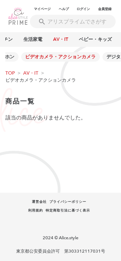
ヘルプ (64, 9)
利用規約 (35, 210)
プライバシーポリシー (67, 201)
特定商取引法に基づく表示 (68, 210)
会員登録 (105, 9)
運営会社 (39, 201)
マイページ (42, 9)
